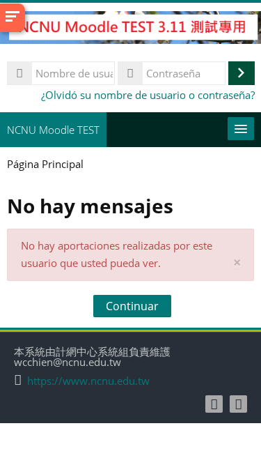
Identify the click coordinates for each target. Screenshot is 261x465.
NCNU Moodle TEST (53, 130)
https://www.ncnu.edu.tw (88, 381)
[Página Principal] (130, 29)
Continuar (132, 306)
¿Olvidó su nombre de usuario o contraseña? (148, 95)
